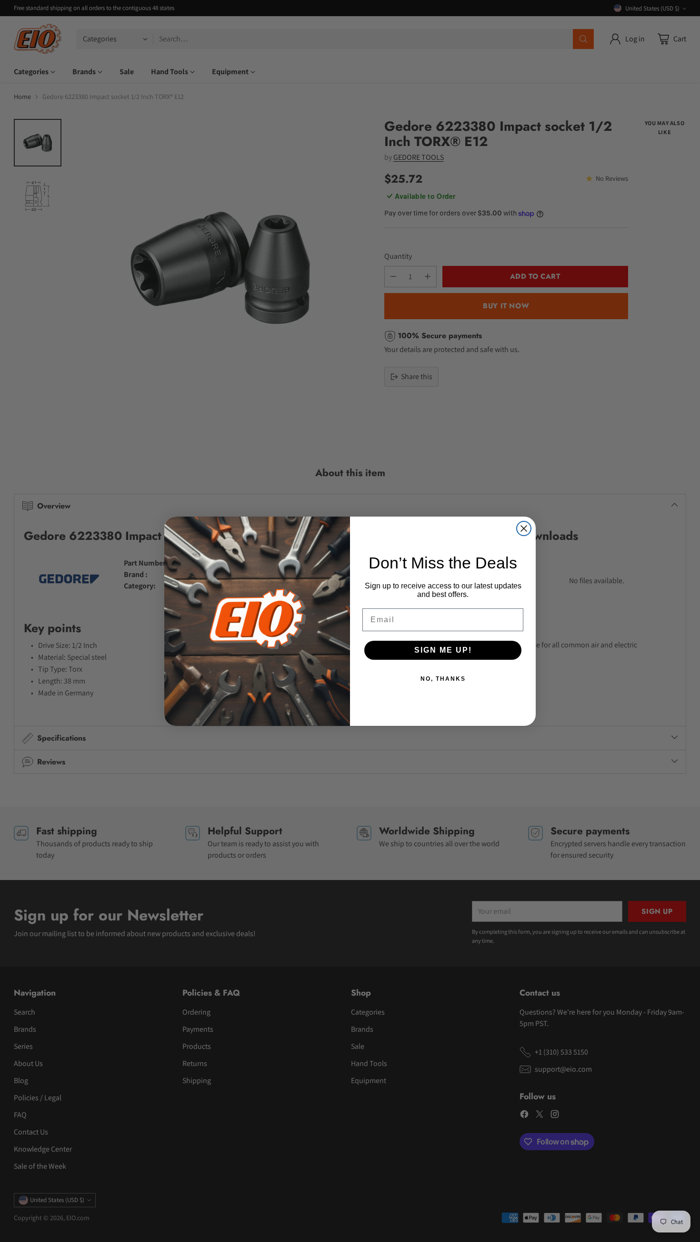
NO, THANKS (443, 678)
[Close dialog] (524, 528)
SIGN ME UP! (443, 650)
